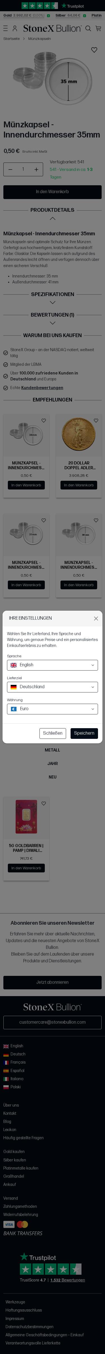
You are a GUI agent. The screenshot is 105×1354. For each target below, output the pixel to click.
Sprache (14, 656)
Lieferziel (14, 678)
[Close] (96, 618)
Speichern (84, 733)
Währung (15, 700)
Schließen (52, 733)
